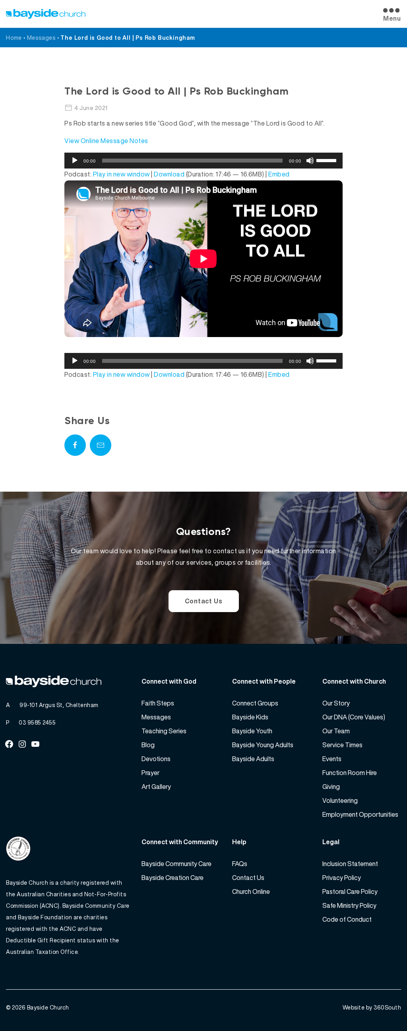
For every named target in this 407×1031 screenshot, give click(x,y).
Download (169, 174)
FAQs (239, 863)
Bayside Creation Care (172, 877)
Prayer (150, 772)
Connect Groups (255, 703)
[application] (203, 161)
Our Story (336, 703)
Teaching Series (163, 731)
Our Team (336, 731)
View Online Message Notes (106, 140)
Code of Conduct (347, 919)
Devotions (156, 759)
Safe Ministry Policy (349, 905)
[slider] (327, 160)
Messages (41, 37)
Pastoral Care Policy (350, 891)
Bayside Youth (252, 731)
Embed (279, 174)
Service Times (342, 745)
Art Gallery (156, 786)
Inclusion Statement (350, 863)
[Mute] (310, 161)
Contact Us (204, 601)
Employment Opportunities (360, 814)
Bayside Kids (250, 717)
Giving (331, 786)
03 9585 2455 (37, 722)
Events (331, 759)
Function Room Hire (349, 772)
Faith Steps (157, 703)
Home (14, 37)
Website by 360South (372, 1007)
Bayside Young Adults (262, 745)
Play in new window (121, 174)
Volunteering (340, 800)
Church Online (251, 891)
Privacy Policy (341, 877)
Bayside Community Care (176, 863)
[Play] (75, 161)
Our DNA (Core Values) (353, 717)
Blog (148, 745)
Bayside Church (48, 1007)
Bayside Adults (253, 759)
